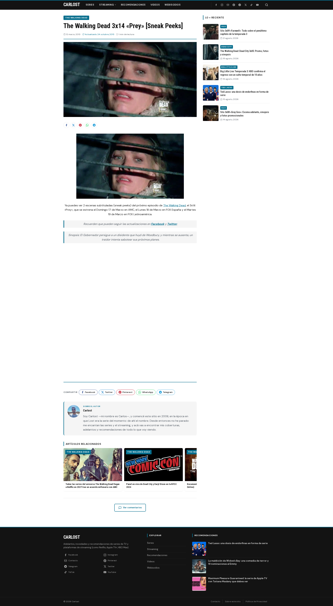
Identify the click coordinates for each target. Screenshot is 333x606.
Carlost (71, 537)
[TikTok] (251, 5)
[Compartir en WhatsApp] (87, 125)
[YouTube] (257, 5)
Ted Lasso (226, 87)
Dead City (226, 47)
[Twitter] (245, 5)
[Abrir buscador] (267, 5)
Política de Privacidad (256, 601)
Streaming (106, 4)
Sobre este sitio (233, 601)
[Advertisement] (236, 177)
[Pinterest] (234, 5)
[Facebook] (216, 5)
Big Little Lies (228, 67)
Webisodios (173, 4)
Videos (155, 4)
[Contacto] (228, 5)
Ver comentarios (132, 507)
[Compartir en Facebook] (66, 125)
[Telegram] (239, 5)
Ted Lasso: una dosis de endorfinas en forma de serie (238, 543)
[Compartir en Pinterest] (80, 125)
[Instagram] (222, 5)
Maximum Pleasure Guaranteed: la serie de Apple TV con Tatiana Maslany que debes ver (237, 580)
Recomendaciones (133, 4)
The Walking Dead (76, 17)
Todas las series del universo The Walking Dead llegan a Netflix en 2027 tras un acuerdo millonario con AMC (92, 485)
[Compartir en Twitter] (73, 125)
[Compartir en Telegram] (94, 125)
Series (90, 4)
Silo (223, 26)
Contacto (215, 601)
